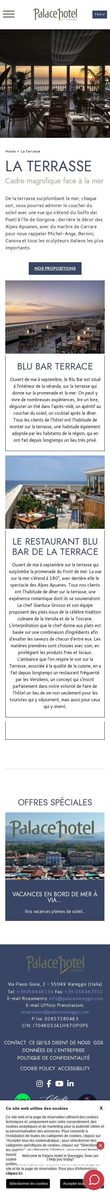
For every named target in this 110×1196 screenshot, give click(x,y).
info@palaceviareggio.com (76, 998)
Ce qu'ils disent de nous (59, 1042)
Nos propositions (55, 268)
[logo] (55, 15)
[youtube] (59, 1084)
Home (10, 151)
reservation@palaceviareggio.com (55, 1012)
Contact (15, 1042)
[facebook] (49, 1084)
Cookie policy (37, 1068)
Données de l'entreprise (53, 1050)
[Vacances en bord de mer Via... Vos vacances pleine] (54, 919)
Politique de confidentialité (53, 1058)
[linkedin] (70, 1084)
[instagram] (39, 1084)
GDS (98, 1042)
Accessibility (74, 1068)
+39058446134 (34, 992)
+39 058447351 (84, 992)
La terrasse (30, 151)
